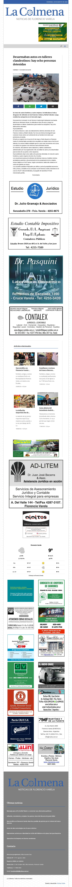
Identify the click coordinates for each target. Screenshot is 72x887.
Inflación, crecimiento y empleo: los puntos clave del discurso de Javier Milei (31, 816)
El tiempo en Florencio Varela (36, 575)
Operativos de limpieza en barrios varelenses (21, 838)
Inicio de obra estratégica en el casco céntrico (21, 828)
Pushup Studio (61, 883)
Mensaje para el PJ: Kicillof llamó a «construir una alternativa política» (29, 811)
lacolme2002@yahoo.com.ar (20, 871)
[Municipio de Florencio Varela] (20, 591)
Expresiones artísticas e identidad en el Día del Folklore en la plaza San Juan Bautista (34, 833)
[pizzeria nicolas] (51, 620)
